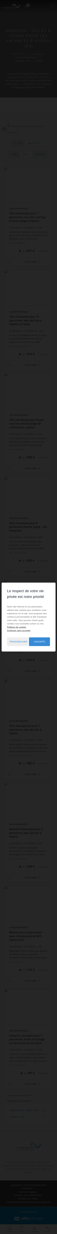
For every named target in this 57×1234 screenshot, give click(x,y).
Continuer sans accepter (19, 630)
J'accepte (39, 641)
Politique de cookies (16, 627)
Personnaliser (18, 641)
